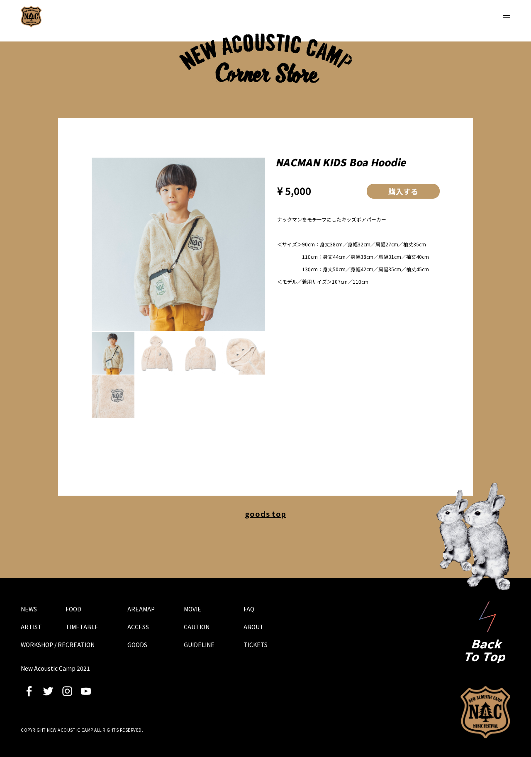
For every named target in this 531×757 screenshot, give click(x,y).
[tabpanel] (178, 244)
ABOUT (254, 627)
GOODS (137, 644)
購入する (403, 191)
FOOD (73, 609)
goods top (265, 513)
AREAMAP (141, 609)
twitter (48, 691)
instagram (67, 691)
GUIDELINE (199, 644)
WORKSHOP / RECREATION (58, 644)
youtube (86, 691)
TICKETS (256, 644)
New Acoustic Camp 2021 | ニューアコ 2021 (31, 16)
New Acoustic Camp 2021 (485, 712)
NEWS (29, 609)
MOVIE (192, 609)
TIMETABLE (82, 627)
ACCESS (138, 627)
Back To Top (485, 632)
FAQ (249, 609)
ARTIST (31, 627)
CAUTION (196, 627)
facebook (29, 691)
